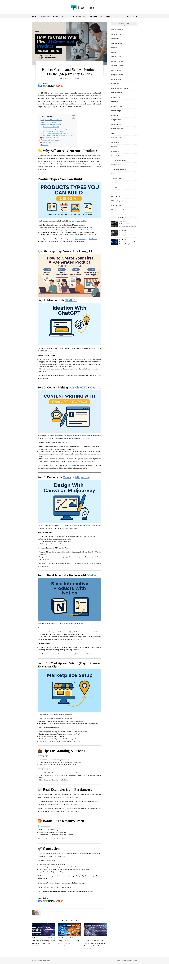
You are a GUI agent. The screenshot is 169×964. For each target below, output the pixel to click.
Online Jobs (115, 142)
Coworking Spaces (117, 65)
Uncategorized (115, 196)
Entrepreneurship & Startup (119, 88)
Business (114, 47)
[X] (49, 86)
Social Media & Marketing (119, 169)
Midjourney (82, 477)
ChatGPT (71, 300)
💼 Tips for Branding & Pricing (49, 137)
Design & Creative (117, 75)
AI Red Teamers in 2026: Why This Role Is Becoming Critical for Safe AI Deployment (43, 940)
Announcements (116, 34)
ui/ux (112, 192)
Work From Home (117, 205)
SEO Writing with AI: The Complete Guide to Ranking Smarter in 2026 (68, 940)
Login (64, 16)
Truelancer (45, 16)
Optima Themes (46, 960)
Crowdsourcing (116, 70)
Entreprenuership (116, 93)
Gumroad (82, 239)
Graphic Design (116, 124)
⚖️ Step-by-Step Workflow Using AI (50, 124)
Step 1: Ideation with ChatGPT (51, 127)
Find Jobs (93, 16)
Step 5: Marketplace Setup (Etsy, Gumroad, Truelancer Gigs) (59, 135)
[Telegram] (54, 86)
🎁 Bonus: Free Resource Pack (48, 142)
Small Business (116, 165)
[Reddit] (57, 86)
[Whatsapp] (46, 86)
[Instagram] (44, 86)
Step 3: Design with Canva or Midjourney (54, 131)
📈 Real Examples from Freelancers (50, 140)
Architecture (115, 38)
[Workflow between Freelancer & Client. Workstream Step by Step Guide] (36, 912)
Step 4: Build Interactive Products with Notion (55, 133)
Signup (56, 16)
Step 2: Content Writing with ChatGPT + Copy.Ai (56, 129)
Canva (67, 477)
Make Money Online (117, 129)
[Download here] (45, 826)
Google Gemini (116, 120)
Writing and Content (117, 210)
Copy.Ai (95, 387)
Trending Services (116, 178)
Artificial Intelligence (69, 65)
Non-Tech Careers (117, 138)
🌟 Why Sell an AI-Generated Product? (51, 120)
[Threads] (51, 86)
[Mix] (62, 86)
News (113, 133)
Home (34, 16)
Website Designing (117, 201)
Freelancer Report (116, 106)
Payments (114, 147)
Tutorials (114, 187)
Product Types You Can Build (48, 122)
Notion (91, 575)
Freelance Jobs (115, 97)
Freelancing (114, 115)
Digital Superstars (116, 79)
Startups (113, 174)
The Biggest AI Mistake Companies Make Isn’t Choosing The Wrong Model (127, 225)
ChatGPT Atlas (116, 56)
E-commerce (115, 84)
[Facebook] (41, 86)
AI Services (105, 16)
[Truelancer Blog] (84, 8)
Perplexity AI (115, 151)
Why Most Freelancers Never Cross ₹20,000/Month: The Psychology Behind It (126, 234)
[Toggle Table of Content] (72, 117)
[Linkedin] (39, 86)
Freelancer (114, 102)
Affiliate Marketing (117, 29)
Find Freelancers (78, 16)
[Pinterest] (59, 86)
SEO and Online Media (118, 160)
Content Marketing (117, 61)
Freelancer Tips (116, 111)
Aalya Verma (75, 78)
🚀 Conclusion (44, 145)
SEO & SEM (115, 156)
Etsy (76, 239)
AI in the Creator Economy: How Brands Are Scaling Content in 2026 (127, 243)
